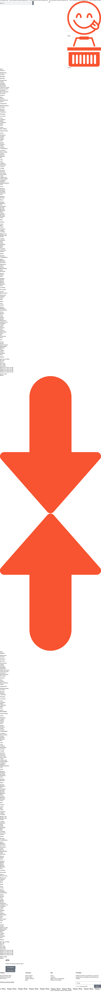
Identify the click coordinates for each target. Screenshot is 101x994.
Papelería (2, 95)
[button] (50, 513)
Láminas (2, 330)
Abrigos (2, 230)
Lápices (2, 81)
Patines (2, 352)
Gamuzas (2, 166)
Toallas (2, 145)
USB (1, 184)
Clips (1, 118)
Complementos (3, 148)
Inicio (1, 69)
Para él (1, 362)
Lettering (2, 83)
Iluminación (3, 295)
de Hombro (3, 206)
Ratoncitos (2, 271)
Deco (1, 329)
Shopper (2, 202)
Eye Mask (2, 191)
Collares (2, 136)
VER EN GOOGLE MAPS (7, 982)
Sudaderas (2, 240)
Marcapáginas (3, 128)
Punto (1, 241)
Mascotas (2, 197)
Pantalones (2, 244)
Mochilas (2, 109)
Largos (1, 227)
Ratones (2, 273)
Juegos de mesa (4, 344)
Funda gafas (3, 164)
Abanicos (2, 144)
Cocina (2, 305)
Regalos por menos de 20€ (6, 367)
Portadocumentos (4, 105)
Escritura (2, 74)
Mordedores (3, 264)
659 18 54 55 (3, 978)
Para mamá (3, 364)
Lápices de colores (4, 87)
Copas (1, 316)
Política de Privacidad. (84, 986)
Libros (1, 127)
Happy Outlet (3, 374)
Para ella (2, 360)
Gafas (1, 159)
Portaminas (3, 84)
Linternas (2, 296)
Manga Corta (3, 234)
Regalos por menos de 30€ (6, 369)
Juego (1, 270)
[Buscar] (33, 3)
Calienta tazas (3, 177)
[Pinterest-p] (36, 992)
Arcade (2, 342)
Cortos (1, 224)
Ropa (1, 285)
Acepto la (82, 986)
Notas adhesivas (4, 100)
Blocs (1, 97)
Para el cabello (3, 152)
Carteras (2, 213)
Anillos (2, 139)
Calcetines (2, 248)
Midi (1, 225)
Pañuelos (2, 155)
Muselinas (2, 284)
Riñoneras (2, 210)
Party (1, 247)
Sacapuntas (3, 90)
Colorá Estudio (68, 990)
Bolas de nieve (3, 293)
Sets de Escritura (4, 91)
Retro (1, 354)
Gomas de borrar (4, 89)
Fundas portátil (3, 178)
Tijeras (1, 123)
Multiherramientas (4, 183)
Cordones (2, 163)
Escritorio (2, 107)
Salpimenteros (3, 310)
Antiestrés (2, 353)
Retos (1, 349)
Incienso (2, 313)
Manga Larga (3, 235)
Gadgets (2, 168)
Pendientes (2, 135)
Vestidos (2, 222)
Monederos (3, 262)
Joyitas (1, 133)
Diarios (2, 101)
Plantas (2, 312)
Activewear (3, 250)
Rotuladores (3, 86)
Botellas (2, 279)
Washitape (2, 114)
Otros (1, 125)
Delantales (2, 308)
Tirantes (2, 236)
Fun (1, 339)
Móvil (1, 212)
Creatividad (3, 112)
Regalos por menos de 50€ (6, 372)
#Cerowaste (3, 336)
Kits (1, 335)
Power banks (3, 174)
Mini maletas (3, 332)
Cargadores (3, 180)
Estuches (2, 110)
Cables (1, 176)
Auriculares (3, 173)
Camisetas (2, 231)
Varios (1, 217)
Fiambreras (3, 193)
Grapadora (2, 119)
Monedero (2, 215)
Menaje (2, 281)
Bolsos (1, 259)
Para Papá (2, 363)
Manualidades (3, 268)
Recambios (3, 93)
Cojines (2, 325)
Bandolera (2, 203)
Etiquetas (2, 188)
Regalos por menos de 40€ (6, 370)
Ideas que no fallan (4, 359)
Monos (1, 246)
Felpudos (2, 327)
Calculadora (3, 122)
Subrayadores (3, 80)
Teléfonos (2, 181)
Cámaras (2, 350)
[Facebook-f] (19, 992)
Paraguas (2, 196)
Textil (1, 326)
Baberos (2, 282)
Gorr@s (2, 153)
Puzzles (2, 267)
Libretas (2, 98)
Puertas (2, 275)
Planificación (3, 72)
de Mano (2, 207)
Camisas (2, 238)
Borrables (2, 78)
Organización (3, 103)
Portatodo (2, 216)
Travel (1, 186)
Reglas (1, 121)
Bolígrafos (2, 76)
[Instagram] (2, 992)
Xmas (1, 337)
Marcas (2, 375)
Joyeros (2, 291)
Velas (1, 303)
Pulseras (2, 138)
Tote (1, 205)
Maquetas (2, 347)
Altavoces (2, 171)
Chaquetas (2, 229)
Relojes (2, 142)
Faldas (1, 243)
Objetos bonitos (4, 130)
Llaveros (2, 147)
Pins (1, 157)
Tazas (1, 315)
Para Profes (3, 366)
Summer (2, 251)
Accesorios (3, 116)
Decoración (3, 289)
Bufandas (2, 156)
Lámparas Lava (4, 322)
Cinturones (2, 150)
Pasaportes (2, 190)
